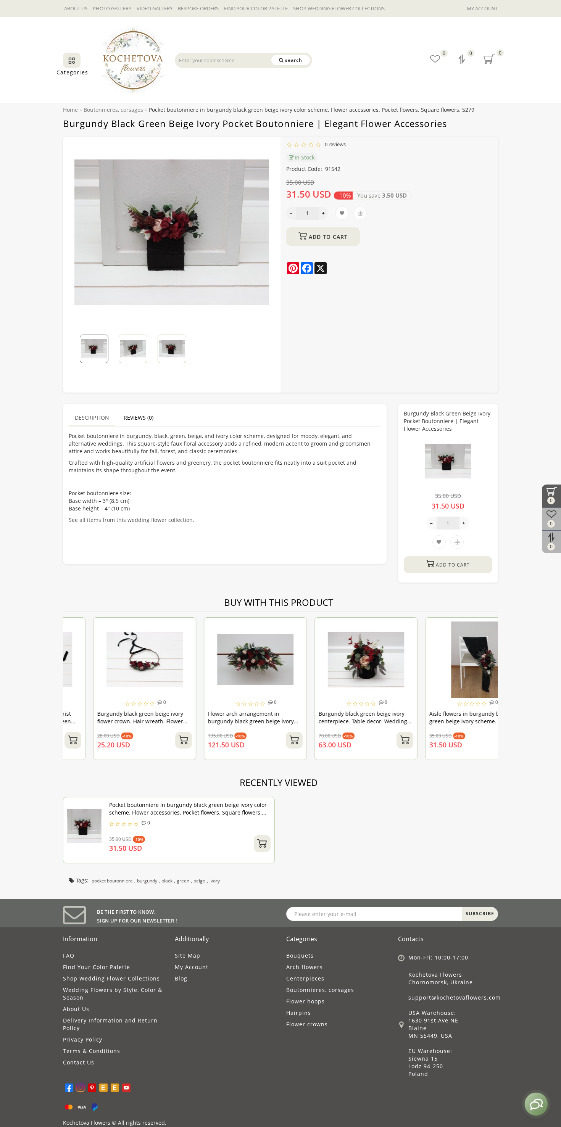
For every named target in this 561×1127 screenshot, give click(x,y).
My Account (482, 8)
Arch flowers (304, 967)
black (166, 880)
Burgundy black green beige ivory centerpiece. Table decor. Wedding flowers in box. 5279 (333, 721)
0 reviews (334, 144)
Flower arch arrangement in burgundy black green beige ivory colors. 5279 (221, 721)
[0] (462, 60)
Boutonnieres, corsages (320, 989)
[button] (258, 344)
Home (70, 109)
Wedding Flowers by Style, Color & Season (112, 993)
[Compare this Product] (157, 640)
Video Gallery (154, 8)
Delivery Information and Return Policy (110, 1024)
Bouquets (300, 955)
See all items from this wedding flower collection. (131, 519)
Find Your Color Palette (256, 8)
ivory (215, 880)
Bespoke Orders (198, 8)
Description (92, 417)
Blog (181, 978)
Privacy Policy (82, 1039)
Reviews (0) (138, 417)
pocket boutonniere (112, 880)
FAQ (68, 955)
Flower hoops (305, 1001)
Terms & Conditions (91, 1051)
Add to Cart (327, 236)
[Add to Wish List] (157, 627)
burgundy (147, 880)
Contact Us (78, 1062)
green (183, 880)
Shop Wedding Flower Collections (339, 8)
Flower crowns (307, 1024)
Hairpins (298, 1012)
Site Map (187, 955)
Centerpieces (305, 978)
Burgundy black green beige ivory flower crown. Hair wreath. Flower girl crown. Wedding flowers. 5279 (110, 721)
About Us (75, 8)
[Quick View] (157, 653)
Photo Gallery (112, 8)
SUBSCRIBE (480, 913)
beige (199, 880)
